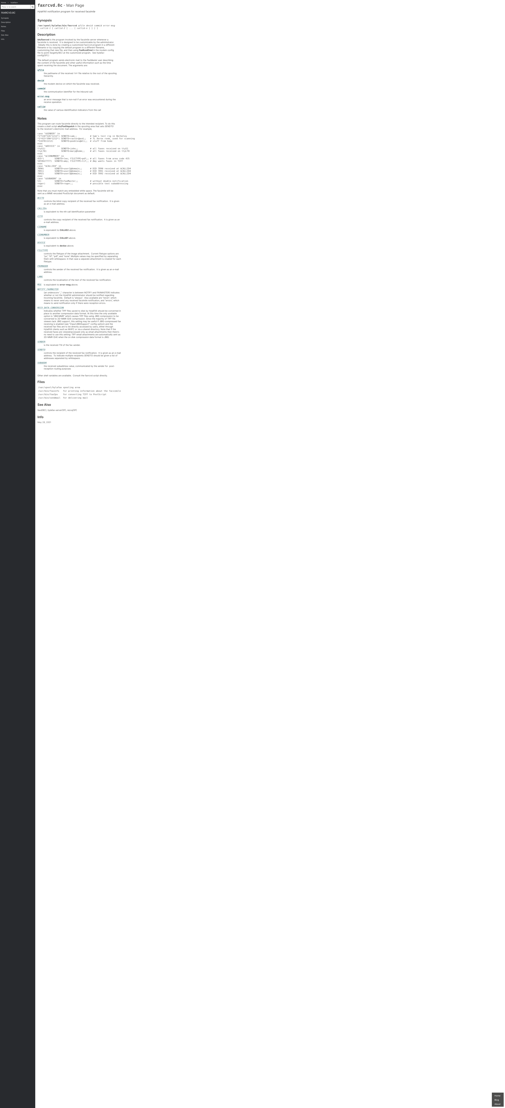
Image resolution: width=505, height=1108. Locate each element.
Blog (496, 1100)
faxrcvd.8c (8, 12)
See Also (4, 35)
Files (3, 31)
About (497, 1104)
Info (2, 39)
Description (6, 22)
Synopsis (5, 18)
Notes (3, 26)
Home (497, 1095)
